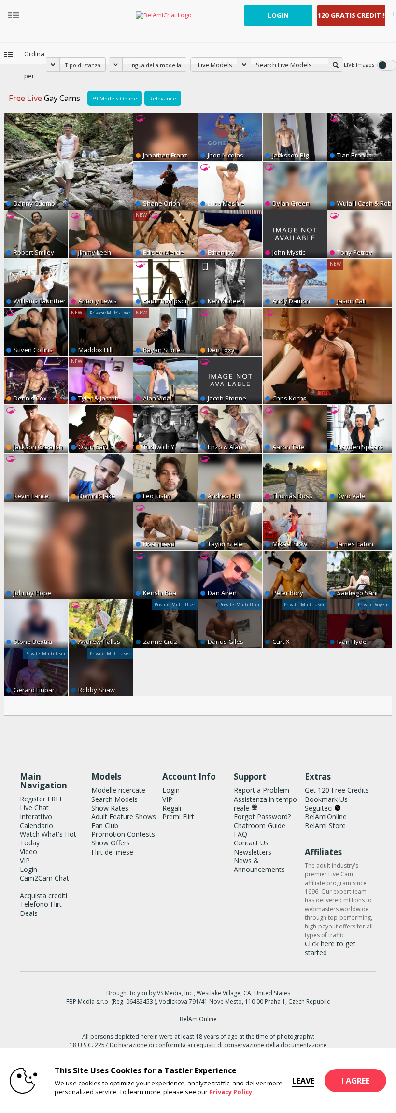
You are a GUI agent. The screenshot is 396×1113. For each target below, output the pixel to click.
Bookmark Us (326, 799)
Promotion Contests (123, 834)
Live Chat (34, 807)
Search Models (114, 799)
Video (28, 851)
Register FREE (41, 798)
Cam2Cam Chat (44, 878)
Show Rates (109, 808)
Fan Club (104, 825)
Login (278, 15)
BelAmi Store (325, 825)
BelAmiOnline (326, 816)
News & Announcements (259, 865)
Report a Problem (261, 790)
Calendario (36, 825)
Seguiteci (320, 808)
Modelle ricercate (118, 790)
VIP (25, 860)
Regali (171, 808)
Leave (303, 1080)
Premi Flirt (178, 816)
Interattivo (36, 816)
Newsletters (252, 851)
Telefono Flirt (41, 904)
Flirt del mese (112, 851)
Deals (29, 913)
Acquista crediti (43, 895)
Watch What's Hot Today (48, 838)
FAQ (240, 834)
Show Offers (110, 842)
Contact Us (251, 842)
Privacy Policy (230, 1091)
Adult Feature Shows (123, 816)
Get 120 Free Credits (337, 790)
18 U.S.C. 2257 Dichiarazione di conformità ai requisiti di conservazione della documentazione (198, 1045)
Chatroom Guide (259, 825)
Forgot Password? (262, 816)
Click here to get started (330, 948)
